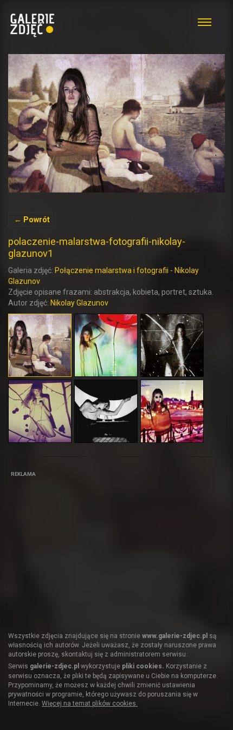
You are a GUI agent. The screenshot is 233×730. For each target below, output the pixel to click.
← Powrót (32, 219)
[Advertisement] (89, 547)
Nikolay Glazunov (79, 302)
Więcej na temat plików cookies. (90, 703)
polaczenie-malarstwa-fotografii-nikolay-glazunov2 (116, 123)
